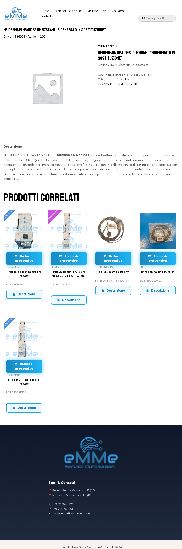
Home (44, 11)
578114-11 (110, 84)
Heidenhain (124, 84)
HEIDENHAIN (107, 45)
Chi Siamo (118, 11)
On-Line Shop (96, 11)
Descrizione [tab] (13, 146)
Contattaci (47, 16)
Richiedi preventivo (24, 258)
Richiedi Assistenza (68, 11)
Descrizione (26, 294)
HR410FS (139, 84)
